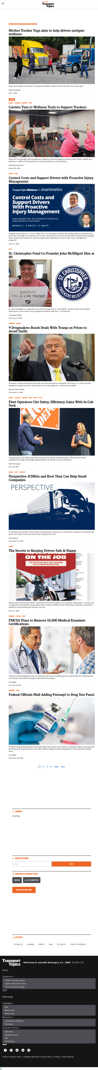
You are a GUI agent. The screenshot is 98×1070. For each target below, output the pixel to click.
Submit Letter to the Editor (15, 983)
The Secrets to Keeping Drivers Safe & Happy (42, 550)
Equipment (24, 103)
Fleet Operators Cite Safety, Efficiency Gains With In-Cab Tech (51, 403)
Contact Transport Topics (15, 980)
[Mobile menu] (3, 3)
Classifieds (7, 1003)
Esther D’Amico (15, 90)
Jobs (6, 1007)
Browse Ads (9, 1010)
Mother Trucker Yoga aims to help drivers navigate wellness (46, 32)
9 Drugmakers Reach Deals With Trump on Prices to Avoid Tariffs (48, 329)
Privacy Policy (46, 1057)
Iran (51, 944)
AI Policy (57, 1057)
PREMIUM (12, 99)
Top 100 (40, 398)
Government (12, 323)
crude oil (18, 944)
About (5, 970)
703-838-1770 (78, 962)
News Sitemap (68, 1057)
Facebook (5, 1050)
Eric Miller (12, 682)
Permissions (9, 1041)
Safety (30, 103)
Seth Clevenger (14, 464)
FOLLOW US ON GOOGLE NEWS (24, 890)
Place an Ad (9, 1013)
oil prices (61, 944)
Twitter (11, 1050)
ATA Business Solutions (14, 1021)
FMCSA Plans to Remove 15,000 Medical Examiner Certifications (47, 622)
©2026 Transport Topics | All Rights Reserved (20, 1057)
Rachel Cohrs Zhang (16, 389)
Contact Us (7, 976)
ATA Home (9, 1024)
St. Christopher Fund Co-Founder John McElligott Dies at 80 (51, 255)
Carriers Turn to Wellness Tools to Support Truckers (48, 107)
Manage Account (11, 1035)
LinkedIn (22, 1050)
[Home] (49, 5)
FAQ (6, 1038)
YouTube (17, 1050)
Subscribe (17, 880)
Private (35, 398)
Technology (18, 103)
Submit (71, 864)
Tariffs (41, 944)
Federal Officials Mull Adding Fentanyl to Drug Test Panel (51, 694)
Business (11, 103)
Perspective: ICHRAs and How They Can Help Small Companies (47, 478)
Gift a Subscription (33, 880)
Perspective (22, 472)
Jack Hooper (13, 538)
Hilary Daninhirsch (16, 165)
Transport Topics (15, 315)
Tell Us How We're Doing (14, 987)
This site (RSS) (28, 1050)
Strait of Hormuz (78, 944)
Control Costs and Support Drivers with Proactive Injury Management (51, 179)
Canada (30, 944)
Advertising (7, 996)
